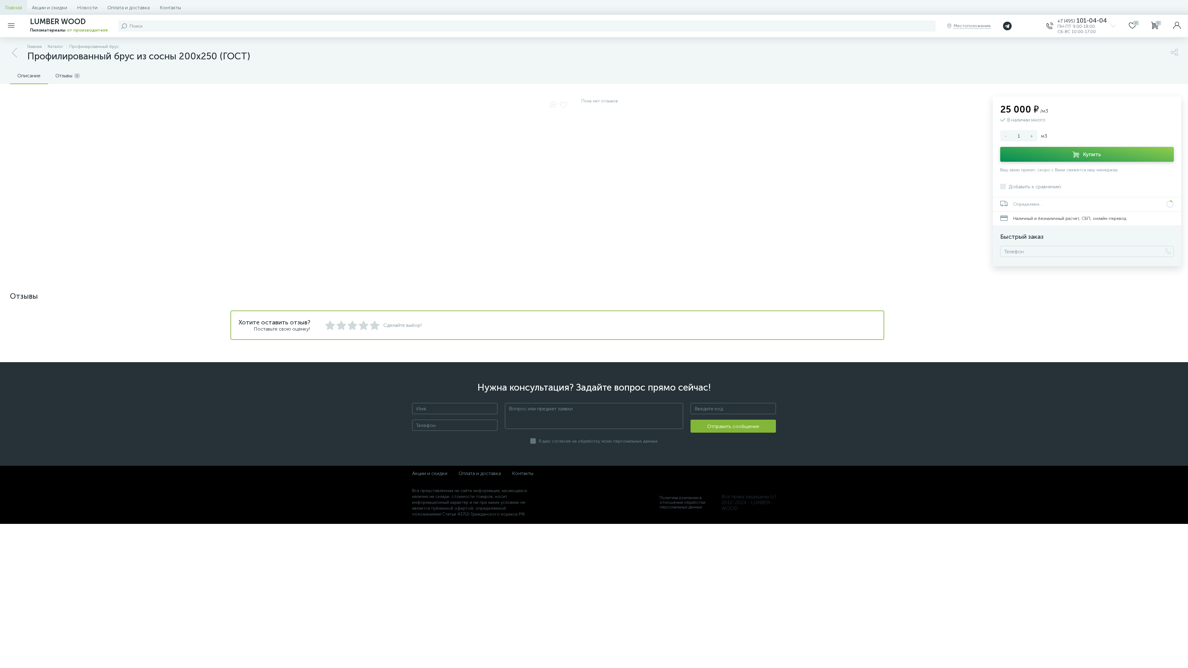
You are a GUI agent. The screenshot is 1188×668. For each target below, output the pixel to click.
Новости (87, 8)
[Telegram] (1007, 26)
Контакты (170, 8)
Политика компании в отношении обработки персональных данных (682, 502)
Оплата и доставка (128, 8)
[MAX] (1029, 26)
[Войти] (1177, 26)
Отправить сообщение (733, 426)
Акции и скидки (49, 8)
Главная (13, 8)
